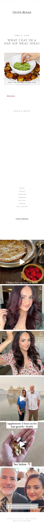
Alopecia (22, 197)
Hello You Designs (22, 521)
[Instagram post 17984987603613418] (22, 490)
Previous (11, 96)
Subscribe (22, 194)
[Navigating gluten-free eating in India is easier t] (22, 262)
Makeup (22, 203)
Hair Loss (22, 200)
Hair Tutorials (22, 206)
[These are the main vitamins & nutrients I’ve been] (22, 444)
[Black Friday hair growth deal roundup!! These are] (22, 307)
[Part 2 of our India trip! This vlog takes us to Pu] (22, 399)
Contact (22, 191)
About (22, 188)
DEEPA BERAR (22, 12)
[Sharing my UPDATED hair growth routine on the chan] (22, 353)
